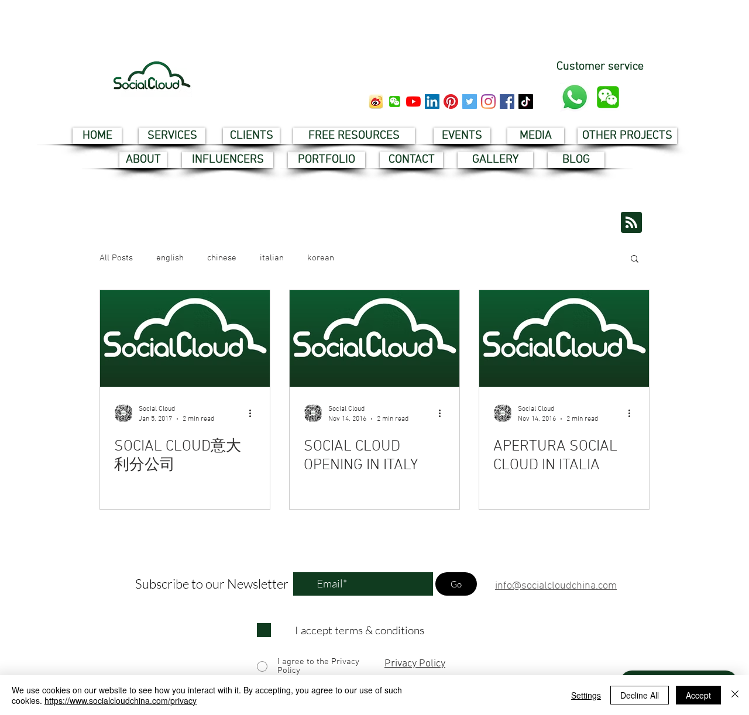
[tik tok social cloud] (525, 101)
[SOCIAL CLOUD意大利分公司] (185, 338)
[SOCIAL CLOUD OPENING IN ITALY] (374, 338)
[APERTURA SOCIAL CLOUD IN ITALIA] (564, 338)
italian (272, 258)
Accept (698, 695)
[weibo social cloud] (376, 101)
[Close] (735, 695)
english (170, 258)
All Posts (116, 258)
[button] (394, 101)
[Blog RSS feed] (631, 223)
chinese (221, 258)
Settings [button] (586, 695)
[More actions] (254, 413)
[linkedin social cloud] (432, 101)
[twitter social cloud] (469, 101)
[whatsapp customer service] (574, 97)
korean (320, 258)
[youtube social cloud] (413, 101)
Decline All (639, 695)
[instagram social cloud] (488, 101)
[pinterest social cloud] (451, 101)
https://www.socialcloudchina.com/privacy (120, 700)
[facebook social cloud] (507, 101)
